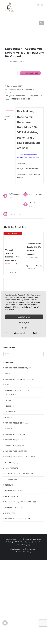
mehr (24, 328)
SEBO (7, 385)
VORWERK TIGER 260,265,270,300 (18, 368)
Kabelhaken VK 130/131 (24, 96)
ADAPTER (8, 417)
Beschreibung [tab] (9, 110)
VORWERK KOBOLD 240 (13, 507)
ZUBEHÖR (10, 406)
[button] (41, 23)
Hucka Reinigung (11, 462)
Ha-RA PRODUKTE (11, 468)
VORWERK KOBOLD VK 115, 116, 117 (17, 519)
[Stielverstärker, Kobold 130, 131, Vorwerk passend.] (34, 236)
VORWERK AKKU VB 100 (13, 491)
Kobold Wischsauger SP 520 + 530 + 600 (20, 502)
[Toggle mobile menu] (42, 4)
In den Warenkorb (30, 73)
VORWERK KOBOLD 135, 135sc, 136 (18, 423)
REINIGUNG (9, 485)
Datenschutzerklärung (23, 552)
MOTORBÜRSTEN (11, 496)
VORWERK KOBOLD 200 (14, 440)
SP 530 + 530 (10, 513)
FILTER (8, 400)
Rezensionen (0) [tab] (8, 117)
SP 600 (7, 373)
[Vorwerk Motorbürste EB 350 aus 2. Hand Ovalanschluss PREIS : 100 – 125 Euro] (13, 291)
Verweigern (24, 322)
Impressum (31, 549)
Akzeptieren (24, 317)
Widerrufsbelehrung (17, 549)
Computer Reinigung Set (14, 445)
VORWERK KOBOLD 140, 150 (15, 434)
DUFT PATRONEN (11, 479)
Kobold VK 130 (24, 99)
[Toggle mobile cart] (38, 4)
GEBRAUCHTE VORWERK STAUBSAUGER (20, 457)
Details (14, 272)
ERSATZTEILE (19, 89)
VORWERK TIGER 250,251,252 (16, 451)
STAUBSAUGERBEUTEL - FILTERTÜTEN (19, 474)
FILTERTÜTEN (11, 395)
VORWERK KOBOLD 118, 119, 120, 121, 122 (19, 379)
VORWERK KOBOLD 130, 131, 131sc (17, 390)
